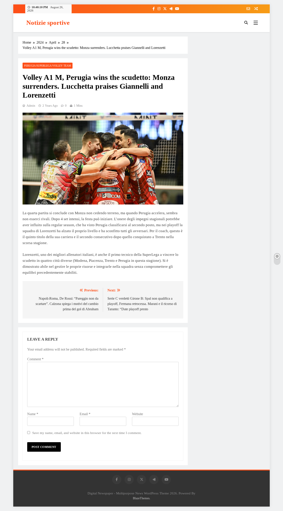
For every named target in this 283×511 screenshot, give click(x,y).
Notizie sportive (48, 22)
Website (137, 414)
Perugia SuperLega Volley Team (47, 65)
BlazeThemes (141, 498)
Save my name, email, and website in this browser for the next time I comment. (87, 433)
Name (32, 414)
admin (31, 105)
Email (85, 414)
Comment (35, 359)
